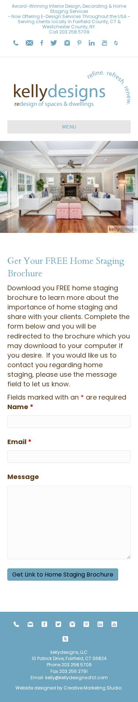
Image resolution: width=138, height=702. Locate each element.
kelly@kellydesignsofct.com (76, 677)
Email (19, 441)
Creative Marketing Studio (92, 688)
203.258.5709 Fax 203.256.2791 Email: (61, 671)
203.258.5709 (74, 32)
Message (23, 476)
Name (20, 406)
